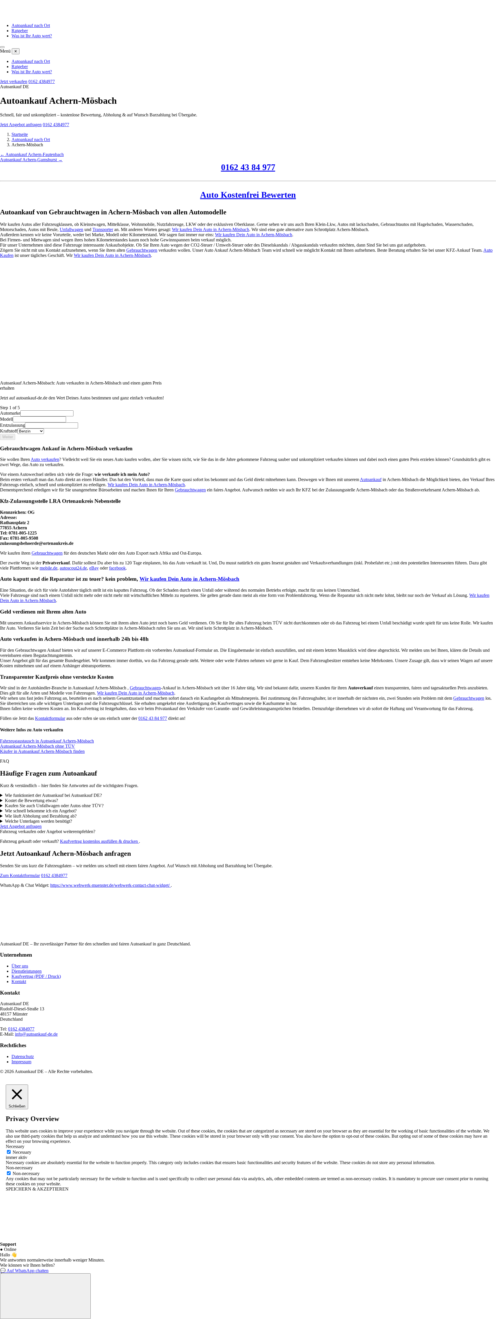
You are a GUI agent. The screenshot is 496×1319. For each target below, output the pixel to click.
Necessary (22, 1152)
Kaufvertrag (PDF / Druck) (36, 976)
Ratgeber (19, 30)
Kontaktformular (50, 718)
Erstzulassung (12, 425)
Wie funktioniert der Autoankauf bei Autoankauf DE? (53, 795)
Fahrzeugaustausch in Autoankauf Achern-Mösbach (47, 741)
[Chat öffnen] (45, 1296)
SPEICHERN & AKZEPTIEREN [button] (37, 1189)
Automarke (10, 413)
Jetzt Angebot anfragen (21, 124)
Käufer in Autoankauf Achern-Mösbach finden (42, 751)
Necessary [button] (15, 1146)
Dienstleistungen (26, 971)
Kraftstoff (9, 430)
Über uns (19, 966)
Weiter (7, 437)
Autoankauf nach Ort (30, 25)
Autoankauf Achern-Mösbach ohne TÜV (37, 746)
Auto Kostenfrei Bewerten (248, 194)
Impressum (21, 1061)
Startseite (19, 134)
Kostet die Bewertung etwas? (31, 800)
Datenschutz (22, 1056)
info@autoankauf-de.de (36, 1034)
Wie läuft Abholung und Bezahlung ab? (41, 816)
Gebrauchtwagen (141, 250)
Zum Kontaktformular (20, 875)
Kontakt (18, 981)
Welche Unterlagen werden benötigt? (38, 821)
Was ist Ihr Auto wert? (31, 35)
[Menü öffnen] (2, 47)
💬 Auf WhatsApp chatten (24, 1270)
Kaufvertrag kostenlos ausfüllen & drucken (99, 841)
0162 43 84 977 (248, 167)
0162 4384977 (41, 81)
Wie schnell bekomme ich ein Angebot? (41, 810)
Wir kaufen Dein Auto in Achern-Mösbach (210, 229)
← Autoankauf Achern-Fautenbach (32, 154)
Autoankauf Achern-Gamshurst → (31, 159)
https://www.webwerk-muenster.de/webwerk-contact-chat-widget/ (110, 885)
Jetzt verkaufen (13, 81)
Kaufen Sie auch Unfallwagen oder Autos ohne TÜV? (54, 805)
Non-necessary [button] (19, 1167)
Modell (6, 419)
